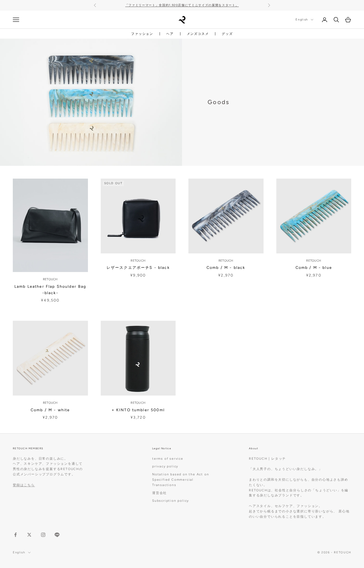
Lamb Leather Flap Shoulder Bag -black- (50, 289)
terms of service (167, 458)
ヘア (170, 33)
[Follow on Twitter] (29, 534)
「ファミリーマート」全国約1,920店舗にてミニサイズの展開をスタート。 (182, 5)
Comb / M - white (50, 410)
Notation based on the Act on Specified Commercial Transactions (180, 479)
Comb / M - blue (314, 267)
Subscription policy (170, 501)
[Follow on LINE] (57, 534)
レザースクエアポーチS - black (138, 267)
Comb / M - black (226, 267)
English (302, 19)
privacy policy (165, 466)
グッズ (227, 33)
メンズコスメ (198, 33)
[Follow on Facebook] (15, 534)
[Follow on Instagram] (43, 534)
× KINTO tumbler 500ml (138, 410)
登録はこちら (24, 485)
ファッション (142, 33)
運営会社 (159, 493)
